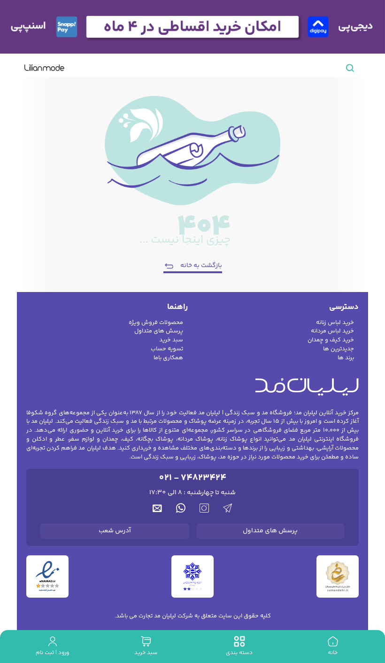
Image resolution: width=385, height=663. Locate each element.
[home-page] (44, 67)
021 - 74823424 (192, 478)
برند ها (346, 358)
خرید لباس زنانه (335, 322)
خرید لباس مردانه (332, 331)
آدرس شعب (115, 531)
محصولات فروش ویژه (156, 322)
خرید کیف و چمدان (331, 340)
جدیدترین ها (338, 349)
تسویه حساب (167, 349)
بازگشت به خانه (201, 266)
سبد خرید (171, 340)
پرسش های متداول (158, 331)
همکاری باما (168, 358)
